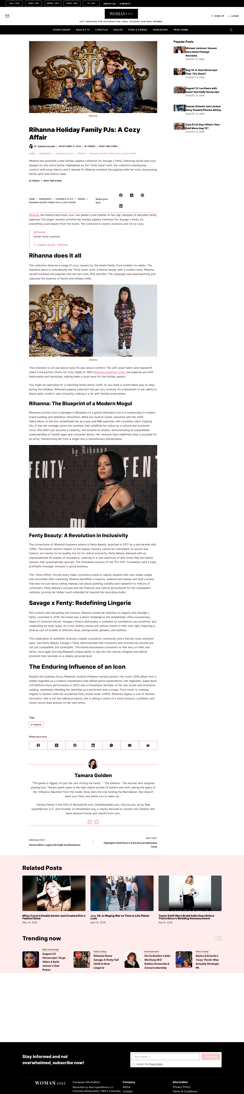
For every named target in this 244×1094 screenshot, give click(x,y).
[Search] (231, 30)
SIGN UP (219, 15)
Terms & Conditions (185, 1091)
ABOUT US (110, 3)
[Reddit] (148, 745)
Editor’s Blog (99, 951)
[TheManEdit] (14, 3)
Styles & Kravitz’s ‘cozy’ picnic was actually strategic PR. (207, 961)
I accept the (149, 1064)
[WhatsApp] (111, 745)
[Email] (130, 745)
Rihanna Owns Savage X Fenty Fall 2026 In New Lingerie (106, 961)
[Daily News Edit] (33, 3)
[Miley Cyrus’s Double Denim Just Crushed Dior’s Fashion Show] (53, 893)
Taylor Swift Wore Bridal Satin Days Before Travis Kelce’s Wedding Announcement (186, 917)
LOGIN (235, 15)
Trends (91, 146)
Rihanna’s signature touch (109, 372)
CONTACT (125, 3)
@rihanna (39, 232)
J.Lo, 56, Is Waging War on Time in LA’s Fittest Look (119, 917)
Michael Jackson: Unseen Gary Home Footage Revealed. (201, 52)
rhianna (36, 724)
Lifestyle (101, 29)
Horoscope (160, 29)
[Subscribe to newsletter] (7, 16)
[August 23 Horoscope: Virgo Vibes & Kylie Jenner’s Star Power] (30, 959)
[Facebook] (121, 195)
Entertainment (151, 951)
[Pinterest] (142, 195)
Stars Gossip (62, 29)
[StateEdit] (72, 3)
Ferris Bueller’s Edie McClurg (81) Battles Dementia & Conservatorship (157, 961)
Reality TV (83, 29)
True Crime (180, 29)
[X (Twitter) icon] (89, 822)
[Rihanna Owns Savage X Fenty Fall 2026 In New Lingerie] (82, 959)
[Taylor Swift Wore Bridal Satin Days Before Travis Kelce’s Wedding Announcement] (190, 893)
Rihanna (34, 215)
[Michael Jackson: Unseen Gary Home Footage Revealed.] (180, 49)
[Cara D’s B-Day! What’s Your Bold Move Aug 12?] (180, 126)
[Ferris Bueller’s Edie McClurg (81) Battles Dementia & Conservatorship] (132, 959)
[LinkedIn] (121, 206)
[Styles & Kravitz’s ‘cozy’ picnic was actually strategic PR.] (184, 959)
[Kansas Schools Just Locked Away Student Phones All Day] (180, 108)
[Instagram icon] (96, 822)
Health (118, 29)
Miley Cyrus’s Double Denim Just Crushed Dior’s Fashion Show (53, 917)
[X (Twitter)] (131, 195)
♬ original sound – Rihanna (51, 244)
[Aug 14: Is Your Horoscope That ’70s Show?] (180, 71)
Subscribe (211, 1056)
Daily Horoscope (50, 949)
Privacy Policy (156, 1064)
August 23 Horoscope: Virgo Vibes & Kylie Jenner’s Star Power (54, 961)
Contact (128, 1091)
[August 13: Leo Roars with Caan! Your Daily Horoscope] (180, 90)
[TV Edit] (91, 3)
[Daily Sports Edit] (52, 3)
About (126, 1087)
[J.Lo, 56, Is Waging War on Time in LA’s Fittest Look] (122, 893)
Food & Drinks (137, 29)
